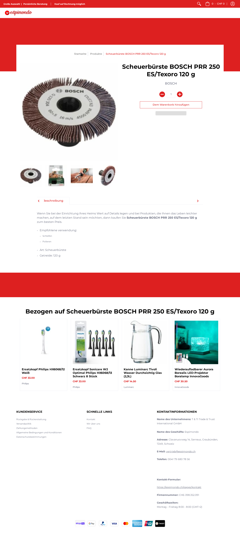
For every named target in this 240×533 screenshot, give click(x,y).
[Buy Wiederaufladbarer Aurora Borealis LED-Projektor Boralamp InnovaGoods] (196, 342)
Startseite (80, 53)
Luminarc (129, 387)
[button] (232, 4)
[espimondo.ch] (18, 13)
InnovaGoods (182, 387)
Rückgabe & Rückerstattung (31, 419)
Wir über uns (93, 423)
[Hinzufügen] (180, 94)
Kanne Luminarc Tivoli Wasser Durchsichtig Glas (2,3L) (143, 373)
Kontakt (91, 419)
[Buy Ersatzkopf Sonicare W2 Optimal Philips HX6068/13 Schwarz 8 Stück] (94, 342)
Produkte (96, 53)
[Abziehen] (162, 94)
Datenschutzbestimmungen (31, 437)
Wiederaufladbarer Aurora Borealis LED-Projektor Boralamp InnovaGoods (194, 373)
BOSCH (171, 83)
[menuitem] (199, 4)
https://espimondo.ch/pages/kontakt (179, 487)
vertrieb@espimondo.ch (181, 451)
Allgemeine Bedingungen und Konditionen (39, 432)
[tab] (53, 200)
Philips (25, 383)
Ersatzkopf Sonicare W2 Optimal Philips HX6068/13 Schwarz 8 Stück (92, 373)
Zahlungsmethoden (26, 428)
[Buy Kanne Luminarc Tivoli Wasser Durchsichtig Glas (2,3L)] (145, 342)
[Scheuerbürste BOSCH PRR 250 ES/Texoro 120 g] (31, 176)
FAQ (89, 428)
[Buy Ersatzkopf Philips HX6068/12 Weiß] (43, 342)
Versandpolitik (23, 423)
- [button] (218, 3)
